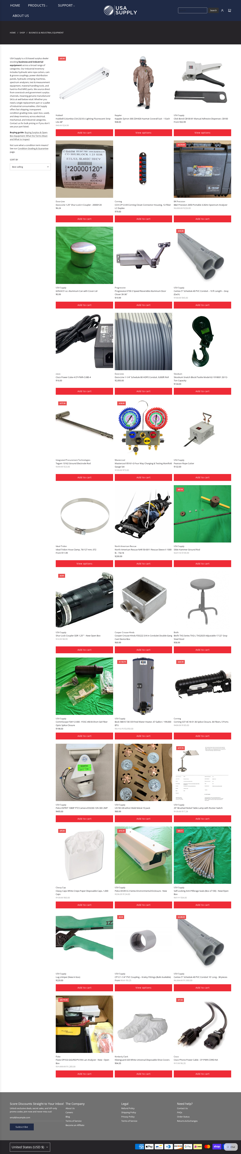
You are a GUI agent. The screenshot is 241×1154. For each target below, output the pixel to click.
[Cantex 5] (202, 255)
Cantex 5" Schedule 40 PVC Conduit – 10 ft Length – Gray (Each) (201, 293)
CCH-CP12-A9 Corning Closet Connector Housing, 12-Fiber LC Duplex (143, 206)
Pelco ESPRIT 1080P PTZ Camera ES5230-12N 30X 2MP (82, 807)
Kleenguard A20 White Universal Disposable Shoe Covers (142, 1059)
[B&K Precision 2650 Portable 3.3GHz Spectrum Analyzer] (202, 169)
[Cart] (229, 10)
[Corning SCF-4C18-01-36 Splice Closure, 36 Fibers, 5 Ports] (202, 686)
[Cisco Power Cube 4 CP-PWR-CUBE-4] (84, 341)
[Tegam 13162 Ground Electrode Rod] (84, 427)
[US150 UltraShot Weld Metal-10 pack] (143, 772)
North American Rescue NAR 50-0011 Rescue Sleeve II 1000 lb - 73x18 (143, 551)
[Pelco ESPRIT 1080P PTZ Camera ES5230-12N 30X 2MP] (84, 772)
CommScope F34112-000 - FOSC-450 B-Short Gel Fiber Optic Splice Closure (82, 723)
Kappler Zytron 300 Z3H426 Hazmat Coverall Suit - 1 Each (142, 118)
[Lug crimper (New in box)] (84, 941)
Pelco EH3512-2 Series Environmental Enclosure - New (141, 890)
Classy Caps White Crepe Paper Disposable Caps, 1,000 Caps (82, 892)
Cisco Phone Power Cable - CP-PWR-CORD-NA (196, 1059)
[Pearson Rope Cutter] (202, 427)
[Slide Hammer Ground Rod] (202, 514)
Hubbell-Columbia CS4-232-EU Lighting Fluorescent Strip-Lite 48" (83, 120)
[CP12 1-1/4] (143, 941)
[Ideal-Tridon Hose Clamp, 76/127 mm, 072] (84, 514)
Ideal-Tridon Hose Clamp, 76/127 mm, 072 (76, 549)
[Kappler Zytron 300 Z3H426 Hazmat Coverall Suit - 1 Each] (143, 83)
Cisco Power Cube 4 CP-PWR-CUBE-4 (73, 377)
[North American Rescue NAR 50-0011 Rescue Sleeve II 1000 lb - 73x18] (143, 514)
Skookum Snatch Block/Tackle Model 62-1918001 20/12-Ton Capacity (201, 379)
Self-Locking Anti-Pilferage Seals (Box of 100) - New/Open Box (201, 892)
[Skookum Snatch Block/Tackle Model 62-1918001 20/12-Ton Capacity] (202, 341)
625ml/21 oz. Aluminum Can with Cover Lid (76, 291)
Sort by (14, 160)
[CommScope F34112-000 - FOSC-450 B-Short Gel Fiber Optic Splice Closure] (84, 686)
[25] (202, 772)
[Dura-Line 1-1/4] (143, 341)
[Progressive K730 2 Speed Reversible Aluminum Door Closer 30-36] (143, 255)
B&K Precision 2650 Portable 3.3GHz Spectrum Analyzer (200, 204)
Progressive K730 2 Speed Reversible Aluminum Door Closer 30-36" (140, 293)
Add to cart (84, 132)
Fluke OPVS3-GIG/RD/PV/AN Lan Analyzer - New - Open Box (82, 1061)
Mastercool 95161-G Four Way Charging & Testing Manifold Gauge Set (143, 465)
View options (143, 132)
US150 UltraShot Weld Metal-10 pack (132, 807)
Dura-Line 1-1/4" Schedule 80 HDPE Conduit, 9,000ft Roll (142, 377)
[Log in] (222, 10)
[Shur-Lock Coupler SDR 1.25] (84, 600)
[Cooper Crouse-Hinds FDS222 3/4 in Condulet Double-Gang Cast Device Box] (143, 600)
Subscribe (22, 1126)
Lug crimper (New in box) (68, 977)
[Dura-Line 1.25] (84, 169)
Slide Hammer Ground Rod (187, 549)
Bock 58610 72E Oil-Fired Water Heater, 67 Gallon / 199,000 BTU (143, 723)
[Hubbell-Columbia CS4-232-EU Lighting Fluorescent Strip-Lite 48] (84, 83)
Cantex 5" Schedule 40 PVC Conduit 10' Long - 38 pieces (200, 977)
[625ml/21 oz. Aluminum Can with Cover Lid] (84, 255)
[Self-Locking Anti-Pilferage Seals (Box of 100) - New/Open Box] (202, 855)
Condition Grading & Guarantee (33, 148)
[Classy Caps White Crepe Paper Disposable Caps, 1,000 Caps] (84, 855)
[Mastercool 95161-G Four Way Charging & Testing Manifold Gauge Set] (143, 427)
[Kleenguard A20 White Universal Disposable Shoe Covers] (143, 1024)
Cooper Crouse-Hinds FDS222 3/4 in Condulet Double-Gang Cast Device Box (143, 637)
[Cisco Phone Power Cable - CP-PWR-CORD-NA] (202, 1024)
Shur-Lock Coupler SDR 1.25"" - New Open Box (78, 635)
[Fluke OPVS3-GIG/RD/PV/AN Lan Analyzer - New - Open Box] (84, 1024)
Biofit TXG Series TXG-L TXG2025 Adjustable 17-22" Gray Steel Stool (200, 637)
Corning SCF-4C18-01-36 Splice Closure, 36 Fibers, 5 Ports (201, 721)
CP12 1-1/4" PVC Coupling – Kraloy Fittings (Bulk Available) (143, 977)
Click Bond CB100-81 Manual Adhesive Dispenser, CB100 (201, 118)
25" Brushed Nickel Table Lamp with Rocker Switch (198, 807)
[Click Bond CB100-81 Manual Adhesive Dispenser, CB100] (202, 83)
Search (213, 10)
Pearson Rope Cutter (184, 463)
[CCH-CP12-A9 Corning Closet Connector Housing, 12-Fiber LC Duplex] (143, 169)
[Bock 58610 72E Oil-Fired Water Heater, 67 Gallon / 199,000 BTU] (143, 686)
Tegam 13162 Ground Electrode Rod (73, 463)
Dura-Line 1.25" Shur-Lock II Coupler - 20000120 (79, 204)
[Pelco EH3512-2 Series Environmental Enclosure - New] (143, 855)
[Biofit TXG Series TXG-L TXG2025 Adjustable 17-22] (202, 600)
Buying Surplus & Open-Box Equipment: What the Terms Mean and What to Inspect (29, 136)
